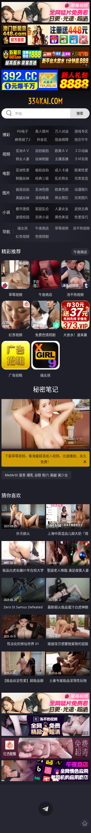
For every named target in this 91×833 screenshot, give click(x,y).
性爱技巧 (81, 217)
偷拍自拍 (42, 170)
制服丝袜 (22, 178)
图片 (6, 193)
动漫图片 (81, 189)
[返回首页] (85, 823)
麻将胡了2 (22, 139)
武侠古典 (81, 208)
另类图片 (81, 197)
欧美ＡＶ (61, 150)
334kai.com (45, 101)
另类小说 (42, 217)
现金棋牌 (61, 139)
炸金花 (42, 139)
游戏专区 (81, 131)
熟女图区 (61, 197)
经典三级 (42, 178)
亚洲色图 (42, 189)
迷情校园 (22, 217)
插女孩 (22, 228)
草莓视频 (61, 228)
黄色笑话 (61, 217)
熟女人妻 (22, 159)
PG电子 (22, 131)
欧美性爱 (81, 170)
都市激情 (22, 208)
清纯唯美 (42, 197)
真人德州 (42, 131)
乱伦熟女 (61, 178)
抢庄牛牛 (81, 139)
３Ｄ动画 (81, 150)
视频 (6, 154)
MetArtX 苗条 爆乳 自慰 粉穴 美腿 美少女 (36, 475)
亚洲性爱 (22, 170)
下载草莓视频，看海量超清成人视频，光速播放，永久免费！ (45, 459)
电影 (6, 173)
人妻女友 (61, 208)
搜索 (79, 113)
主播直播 (61, 159)
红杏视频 (22, 236)
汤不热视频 (81, 228)
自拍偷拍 (42, 150)
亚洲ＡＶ (22, 150)
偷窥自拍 (22, 189)
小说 (6, 212)
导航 (6, 231)
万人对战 (61, 131)
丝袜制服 (42, 159)
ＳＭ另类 (81, 159)
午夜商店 (42, 228)
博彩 (6, 134)
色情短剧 (42, 236)
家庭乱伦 (42, 208)
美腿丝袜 (22, 197)
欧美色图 (61, 189)
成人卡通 (61, 170)
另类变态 (81, 178)
